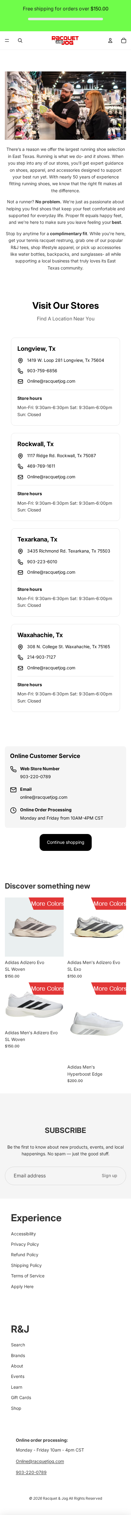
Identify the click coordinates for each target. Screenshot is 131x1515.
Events (17, 1376)
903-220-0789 (35, 776)
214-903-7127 (41, 657)
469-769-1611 (41, 466)
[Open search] (20, 40)
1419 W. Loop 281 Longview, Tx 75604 (65, 360)
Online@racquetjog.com (51, 381)
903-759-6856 (42, 370)
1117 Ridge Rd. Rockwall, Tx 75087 (61, 455)
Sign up (109, 1175)
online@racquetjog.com (43, 797)
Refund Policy (24, 1254)
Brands (18, 1355)
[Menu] (7, 40)
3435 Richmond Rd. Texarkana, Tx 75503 (68, 550)
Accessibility (23, 1233)
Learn (16, 1387)
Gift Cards (21, 1397)
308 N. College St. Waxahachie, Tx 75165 (68, 646)
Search (18, 1344)
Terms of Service (27, 1275)
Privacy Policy (25, 1244)
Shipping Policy (26, 1265)
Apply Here (22, 1286)
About (17, 1365)
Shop (16, 1408)
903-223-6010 (42, 561)
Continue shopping (65, 842)
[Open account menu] (110, 40)
